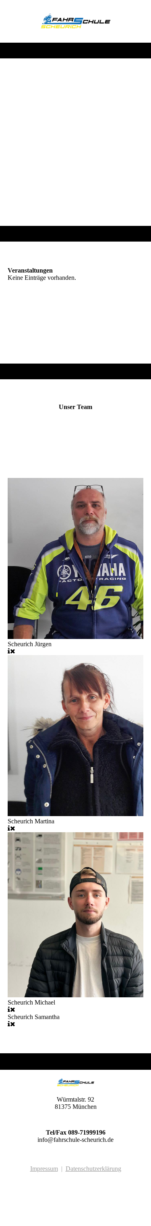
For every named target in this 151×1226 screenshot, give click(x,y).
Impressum (44, 1168)
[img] (75, 21)
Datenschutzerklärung (93, 1168)
